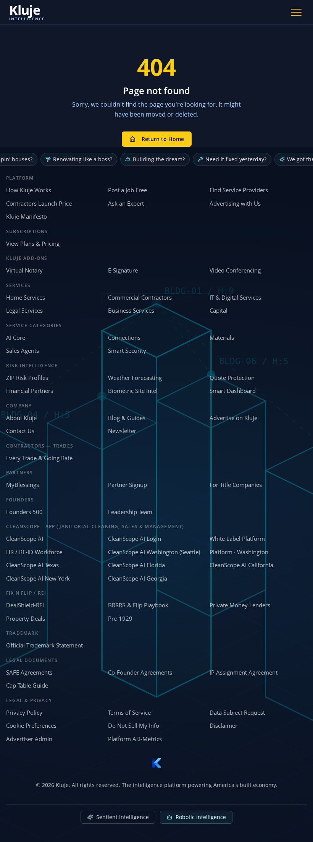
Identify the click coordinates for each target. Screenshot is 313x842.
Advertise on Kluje (233, 418)
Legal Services (24, 310)
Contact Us (20, 431)
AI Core (15, 337)
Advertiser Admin (29, 739)
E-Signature (123, 270)
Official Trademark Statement (44, 645)
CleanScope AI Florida (136, 565)
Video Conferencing (235, 270)
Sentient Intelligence (122, 817)
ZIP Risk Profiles (27, 377)
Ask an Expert (126, 203)
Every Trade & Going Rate (39, 458)
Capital (218, 310)
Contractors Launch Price (39, 203)
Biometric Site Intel (133, 390)
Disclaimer (223, 725)
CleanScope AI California (241, 565)
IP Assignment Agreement (244, 672)
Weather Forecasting (135, 377)
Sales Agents (22, 350)
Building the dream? (159, 159)
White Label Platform (237, 538)
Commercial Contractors (140, 297)
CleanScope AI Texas (32, 565)
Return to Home (163, 139)
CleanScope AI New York (38, 578)
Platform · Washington (239, 552)
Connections (124, 337)
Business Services (131, 310)
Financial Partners (29, 390)
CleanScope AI (24, 538)
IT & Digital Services (235, 297)
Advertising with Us (235, 203)
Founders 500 (24, 512)
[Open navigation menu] (296, 12)
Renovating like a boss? (82, 159)
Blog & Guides (126, 418)
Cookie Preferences (31, 725)
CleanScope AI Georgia (137, 578)
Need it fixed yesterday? (235, 159)
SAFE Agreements (29, 672)
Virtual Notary (24, 270)
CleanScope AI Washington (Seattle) (154, 552)
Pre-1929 (120, 618)
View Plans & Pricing (33, 243)
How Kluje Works (28, 190)
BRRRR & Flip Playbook (138, 605)
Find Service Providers (239, 190)
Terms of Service (129, 712)
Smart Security (127, 350)
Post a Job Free (127, 190)
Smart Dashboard (233, 390)
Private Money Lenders (240, 605)
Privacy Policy (24, 712)
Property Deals (25, 618)
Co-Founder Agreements (140, 672)
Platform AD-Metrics (135, 739)
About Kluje (21, 418)
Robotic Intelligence (201, 817)
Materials (222, 337)
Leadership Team (130, 512)
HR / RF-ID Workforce (34, 552)
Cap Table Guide (27, 685)
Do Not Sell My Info (133, 725)
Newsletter (122, 431)
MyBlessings (22, 484)
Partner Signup (127, 484)
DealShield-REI (25, 605)
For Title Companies (236, 484)
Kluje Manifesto (26, 216)
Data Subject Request (237, 712)
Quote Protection (232, 377)
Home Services (25, 297)
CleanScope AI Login (134, 538)
